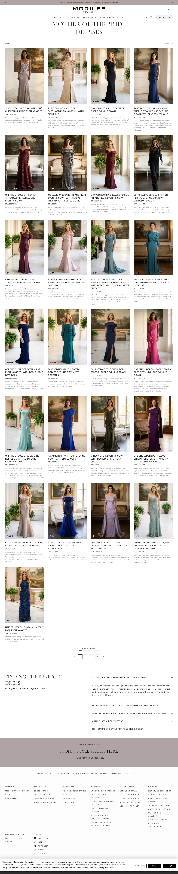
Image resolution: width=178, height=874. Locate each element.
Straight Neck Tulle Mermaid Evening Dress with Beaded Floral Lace (65, 545)
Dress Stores (41, 791)
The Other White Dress (160, 805)
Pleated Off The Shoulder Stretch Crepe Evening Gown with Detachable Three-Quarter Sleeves (110, 283)
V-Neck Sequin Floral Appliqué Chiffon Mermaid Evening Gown (24, 109)
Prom (120, 17)
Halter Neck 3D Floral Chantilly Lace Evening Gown (24, 628)
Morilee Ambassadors (45, 802)
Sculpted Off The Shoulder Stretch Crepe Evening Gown (108, 370)
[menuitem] (59, 17)
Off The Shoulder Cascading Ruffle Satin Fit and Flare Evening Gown (22, 459)
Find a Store (163, 17)
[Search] (145, 17)
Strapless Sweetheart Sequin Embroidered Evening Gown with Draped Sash (151, 545)
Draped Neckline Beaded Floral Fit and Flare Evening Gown (110, 196)
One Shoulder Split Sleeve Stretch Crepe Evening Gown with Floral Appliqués (151, 459)
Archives (152, 786)
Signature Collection (160, 791)
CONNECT (9, 786)
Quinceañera (106, 17)
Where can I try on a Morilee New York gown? (120, 677)
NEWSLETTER (11, 798)
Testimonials (69, 802)
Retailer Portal (128, 791)
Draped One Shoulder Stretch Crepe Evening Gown (109, 109)
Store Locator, (149, 689)
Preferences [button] (109, 868)
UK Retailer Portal (129, 802)
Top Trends (97, 786)
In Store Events (42, 795)
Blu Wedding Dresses (159, 795)
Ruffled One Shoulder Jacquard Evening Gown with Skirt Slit (66, 111)
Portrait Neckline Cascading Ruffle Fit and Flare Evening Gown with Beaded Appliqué (151, 111)
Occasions (89, 17)
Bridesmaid (74, 17)
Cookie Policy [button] (55, 868)
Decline (154, 866)
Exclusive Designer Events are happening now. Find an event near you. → (89, 2)
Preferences (140, 866)
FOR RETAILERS (126, 786)
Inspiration (68, 786)
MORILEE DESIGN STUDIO (74, 791)
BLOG (65, 795)
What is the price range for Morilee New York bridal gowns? (129, 713)
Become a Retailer (129, 806)
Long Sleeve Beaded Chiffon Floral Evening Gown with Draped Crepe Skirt (151, 198)
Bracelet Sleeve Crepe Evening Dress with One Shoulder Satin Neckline (152, 282)
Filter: (7, 44)
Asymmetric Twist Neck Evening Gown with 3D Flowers (66, 457)
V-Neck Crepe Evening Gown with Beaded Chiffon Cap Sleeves (107, 459)
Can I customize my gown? (107, 721)
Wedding (58, 17)
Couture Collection (159, 809)
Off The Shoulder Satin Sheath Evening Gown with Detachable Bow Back (24, 372)
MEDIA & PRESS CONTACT (17, 791)
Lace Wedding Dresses (103, 791)
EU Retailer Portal (129, 798)
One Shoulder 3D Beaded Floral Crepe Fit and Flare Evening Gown (153, 372)
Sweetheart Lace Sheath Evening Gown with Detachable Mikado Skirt (110, 545)
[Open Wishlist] (151, 18)
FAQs (7, 795)
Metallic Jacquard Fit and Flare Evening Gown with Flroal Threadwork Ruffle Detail (67, 198)
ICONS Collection (157, 820)
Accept (169, 866)
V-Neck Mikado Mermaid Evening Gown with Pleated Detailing (24, 544)
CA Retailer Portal (129, 795)
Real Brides (68, 798)
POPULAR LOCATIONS (15, 834)
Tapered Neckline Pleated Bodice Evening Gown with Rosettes (64, 372)
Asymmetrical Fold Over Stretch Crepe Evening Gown (22, 281)
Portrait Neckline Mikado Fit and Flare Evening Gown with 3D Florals (66, 282)
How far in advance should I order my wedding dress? (125, 705)
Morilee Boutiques (44, 798)
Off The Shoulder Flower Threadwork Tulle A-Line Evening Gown (20, 198)
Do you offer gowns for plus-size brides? (117, 729)
